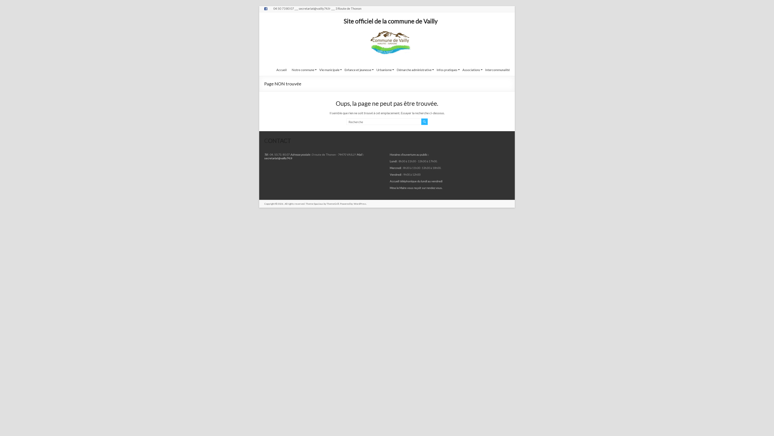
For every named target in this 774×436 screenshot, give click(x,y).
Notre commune (303, 70)
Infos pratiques (447, 70)
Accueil (281, 70)
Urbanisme (384, 70)
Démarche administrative (414, 70)
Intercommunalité (497, 70)
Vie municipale (329, 70)
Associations (471, 70)
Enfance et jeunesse (357, 70)
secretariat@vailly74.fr (278, 158)
